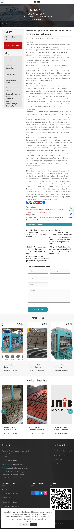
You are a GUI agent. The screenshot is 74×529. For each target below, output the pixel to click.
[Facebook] (33, 493)
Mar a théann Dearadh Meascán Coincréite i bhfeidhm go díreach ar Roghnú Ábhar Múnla (37, 260)
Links (67, 523)
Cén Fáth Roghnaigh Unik (63, 451)
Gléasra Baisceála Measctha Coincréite (13, 96)
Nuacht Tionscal (23, 24)
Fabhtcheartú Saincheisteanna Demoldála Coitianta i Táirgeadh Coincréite (60, 232)
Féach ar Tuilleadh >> (11, 371)
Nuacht (12, 24)
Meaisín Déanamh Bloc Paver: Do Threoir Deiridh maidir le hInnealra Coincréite (12, 429)
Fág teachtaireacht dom (50, 38)
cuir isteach (37, 310)
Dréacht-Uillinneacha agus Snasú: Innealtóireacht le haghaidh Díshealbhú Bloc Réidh (36, 250)
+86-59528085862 (11, 460)
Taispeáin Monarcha (61, 455)
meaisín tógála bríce (10, 366)
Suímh (56, 464)
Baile (6, 24)
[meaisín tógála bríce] (12, 341)
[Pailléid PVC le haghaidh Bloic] (37, 341)
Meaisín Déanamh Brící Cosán (61, 366)
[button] (3, 349)
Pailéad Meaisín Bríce (12, 82)
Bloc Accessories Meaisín (12, 89)
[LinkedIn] (37, 493)
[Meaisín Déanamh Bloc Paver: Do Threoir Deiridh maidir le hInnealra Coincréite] (12, 404)
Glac (33, 525)
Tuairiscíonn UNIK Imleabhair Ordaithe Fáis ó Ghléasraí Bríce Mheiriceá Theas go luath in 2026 (60, 241)
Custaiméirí (58, 459)
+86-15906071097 (17, 464)
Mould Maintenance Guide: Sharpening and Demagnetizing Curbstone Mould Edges (36, 233)
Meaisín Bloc (11, 60)
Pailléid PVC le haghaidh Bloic (35, 366)
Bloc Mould (10, 74)
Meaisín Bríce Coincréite (11, 67)
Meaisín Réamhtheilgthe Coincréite (12, 103)
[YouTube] (41, 493)
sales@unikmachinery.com (18, 468)
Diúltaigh (24, 525)
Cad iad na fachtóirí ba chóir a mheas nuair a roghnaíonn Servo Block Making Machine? (62, 429)
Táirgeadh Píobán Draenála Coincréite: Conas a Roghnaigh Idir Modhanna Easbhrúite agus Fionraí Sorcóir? (60, 250)
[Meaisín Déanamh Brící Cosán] (61, 341)
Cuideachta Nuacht (10, 38)
